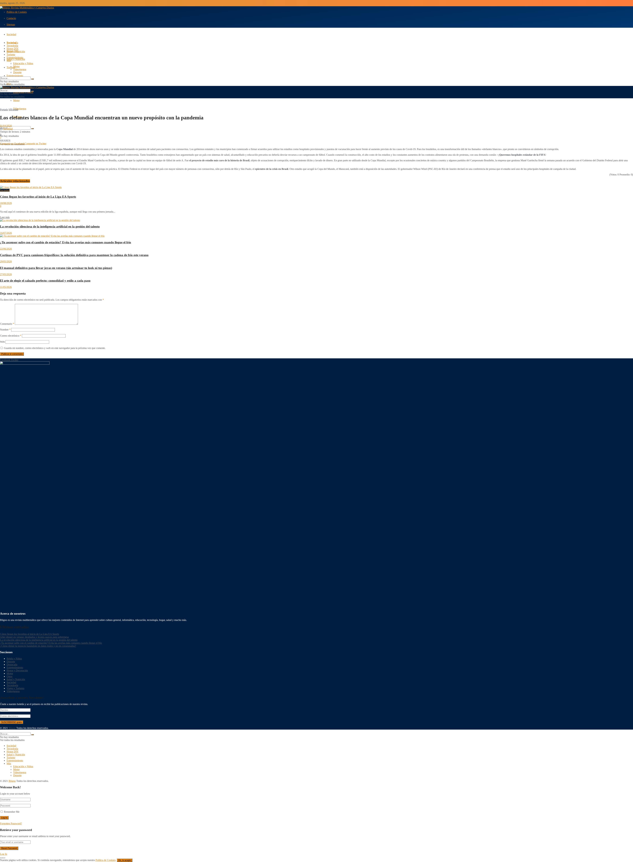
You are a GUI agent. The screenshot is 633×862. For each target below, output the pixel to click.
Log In (3, 854)
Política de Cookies (17, 12)
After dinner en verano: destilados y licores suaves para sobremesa (34, 637)
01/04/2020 (6, 125)
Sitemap (11, 24)
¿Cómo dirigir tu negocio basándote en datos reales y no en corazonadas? (38, 645)
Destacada (12, 664)
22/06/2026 (6, 248)
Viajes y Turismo (15, 688)
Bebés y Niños (14, 658)
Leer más (5, 217)
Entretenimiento (15, 75)
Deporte (17, 72)
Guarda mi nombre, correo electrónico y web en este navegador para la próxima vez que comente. (55, 348)
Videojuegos (19, 108)
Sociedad (11, 34)
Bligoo (12, 728)
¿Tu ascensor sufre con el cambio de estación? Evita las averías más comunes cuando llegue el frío (65, 242)
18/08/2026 (6, 203)
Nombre (5, 329)
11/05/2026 (6, 287)
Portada (4, 109)
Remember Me (11, 811)
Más (9, 60)
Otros (9, 676)
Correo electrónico (10, 335)
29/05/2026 (6, 261)
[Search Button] (32, 128)
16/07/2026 (6, 233)
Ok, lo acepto (124, 860)
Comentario (7, 323)
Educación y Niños (23, 63)
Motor (16, 100)
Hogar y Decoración (17, 670)
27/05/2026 (6, 274)
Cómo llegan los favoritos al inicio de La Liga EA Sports (38, 196)
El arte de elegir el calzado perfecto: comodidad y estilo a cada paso (45, 280)
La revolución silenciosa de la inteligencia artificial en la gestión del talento (50, 226)
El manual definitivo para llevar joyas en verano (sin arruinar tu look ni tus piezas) (56, 268)
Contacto (11, 18)
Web (2, 341)
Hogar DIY (13, 48)
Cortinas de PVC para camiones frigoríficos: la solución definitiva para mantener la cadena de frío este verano (74, 255)
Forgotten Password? (11, 823)
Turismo (11, 54)
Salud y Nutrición (16, 59)
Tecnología (12, 45)
